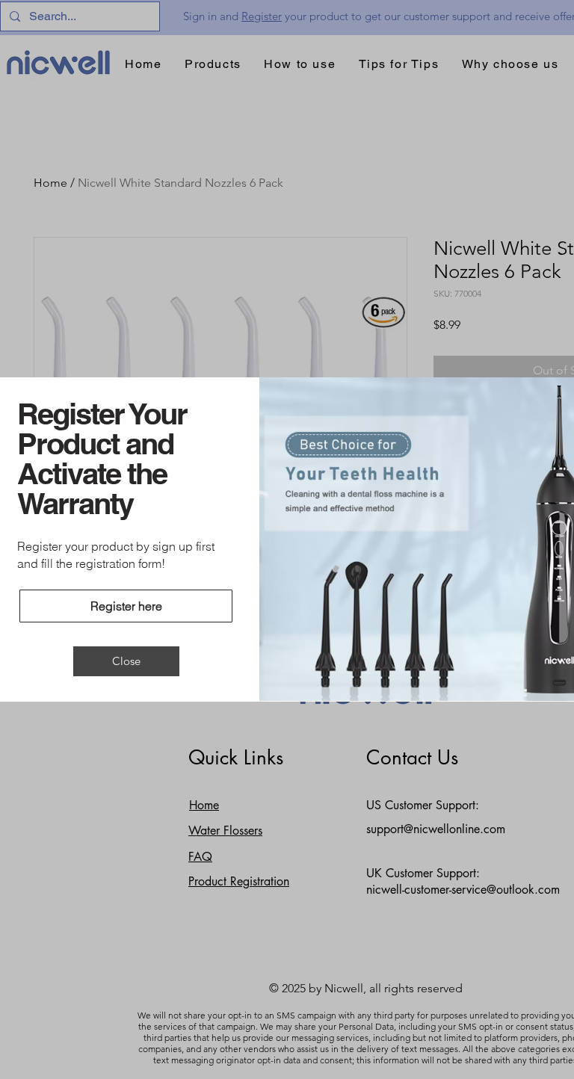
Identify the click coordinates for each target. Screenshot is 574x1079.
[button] (126, 661)
